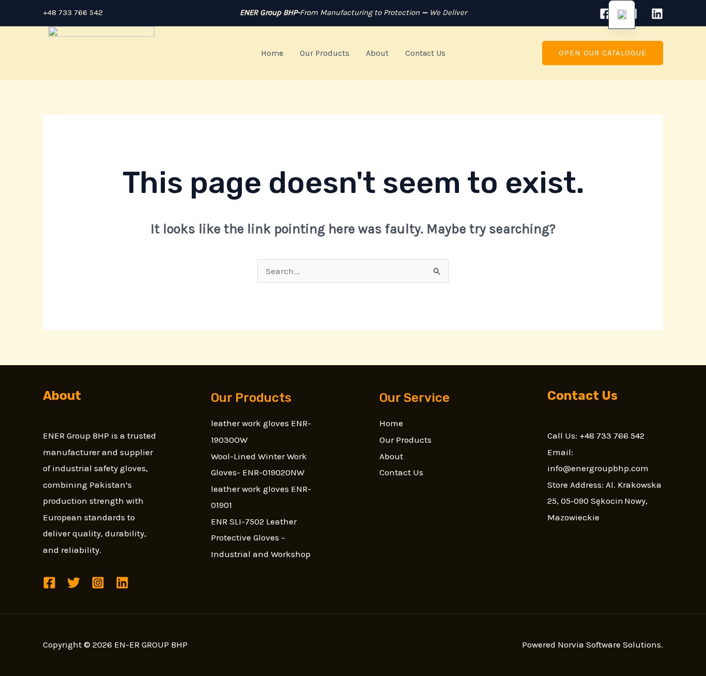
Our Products (324, 53)
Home (272, 53)
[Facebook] (605, 14)
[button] (602, 53)
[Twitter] (73, 582)
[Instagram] (97, 582)
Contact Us (425, 53)
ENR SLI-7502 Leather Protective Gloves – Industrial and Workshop (261, 537)
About (377, 53)
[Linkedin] (657, 14)
